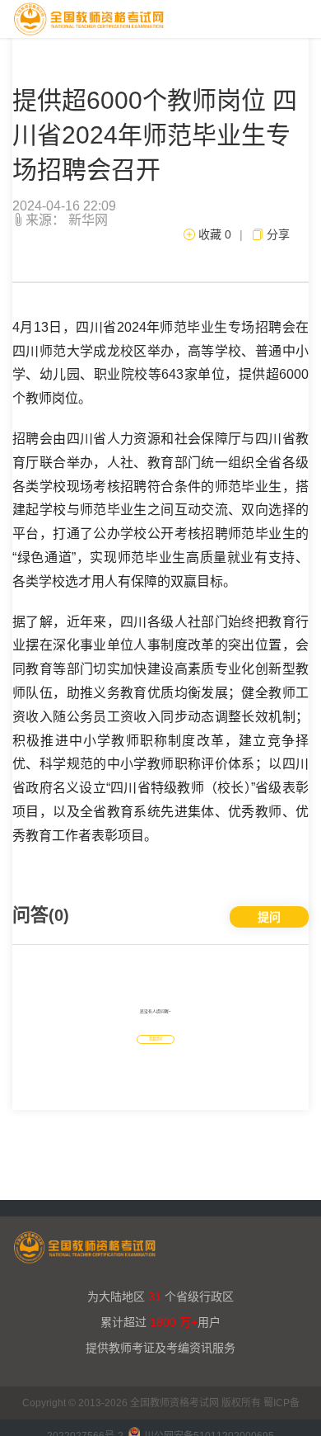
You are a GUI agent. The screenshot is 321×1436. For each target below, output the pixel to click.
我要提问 (155, 1039)
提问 (269, 916)
